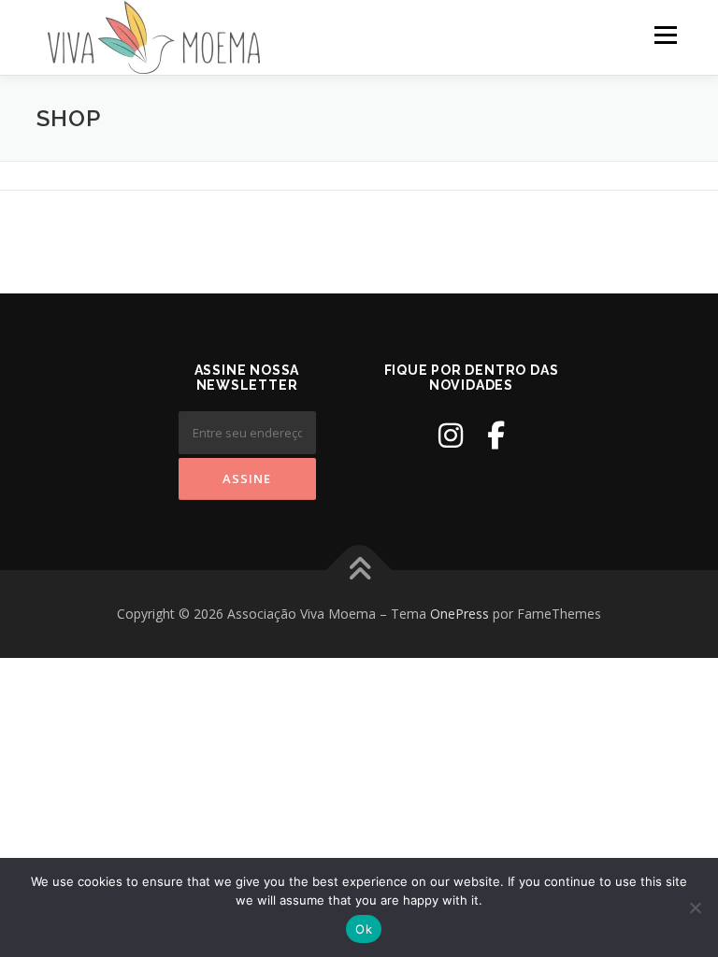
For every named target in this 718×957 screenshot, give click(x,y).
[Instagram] (450, 435)
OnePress (459, 613)
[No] (694, 907)
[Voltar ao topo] (359, 570)
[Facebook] (496, 435)
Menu (665, 34)
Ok (363, 928)
